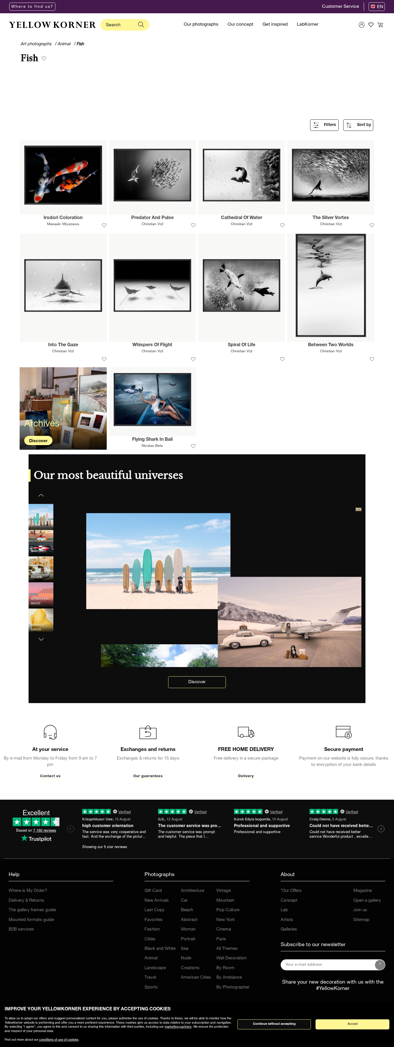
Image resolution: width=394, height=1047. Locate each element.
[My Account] (361, 24)
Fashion (152, 929)
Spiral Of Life (241, 345)
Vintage (223, 891)
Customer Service (340, 7)
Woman (188, 929)
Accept (353, 1024)
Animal (151, 958)
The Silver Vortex (331, 218)
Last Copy (155, 910)
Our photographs (201, 24)
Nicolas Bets (152, 446)
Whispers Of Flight (152, 345)
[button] (41, 636)
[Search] (141, 24)
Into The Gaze (63, 345)
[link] (52, 25)
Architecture (192, 891)
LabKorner (307, 24)
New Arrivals (157, 901)
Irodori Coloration (63, 218)
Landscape (155, 968)
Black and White (160, 949)
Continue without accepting (274, 1024)
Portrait (188, 939)
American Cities (196, 978)
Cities (150, 939)
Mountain (225, 901)
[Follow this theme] (43, 59)
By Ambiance (229, 978)
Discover (38, 441)
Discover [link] (197, 682)
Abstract (189, 920)
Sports (151, 987)
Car (184, 901)
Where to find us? (32, 7)
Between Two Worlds (331, 345)
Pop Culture (227, 910)
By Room (225, 968)
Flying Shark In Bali (152, 440)
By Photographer (232, 987)
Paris (221, 939)
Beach (187, 910)
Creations (190, 968)
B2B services (21, 929)
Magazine (362, 891)
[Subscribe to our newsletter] (380, 964)
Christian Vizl (152, 224)
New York (225, 920)
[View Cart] (380, 24)
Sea (184, 949)
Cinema (223, 929)
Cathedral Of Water (241, 218)
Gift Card (153, 891)
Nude (186, 958)
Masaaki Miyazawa (63, 224)
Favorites (154, 920)
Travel (150, 978)
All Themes (227, 949)
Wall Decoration (231, 958)
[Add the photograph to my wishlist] (104, 226)
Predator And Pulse (152, 218)
